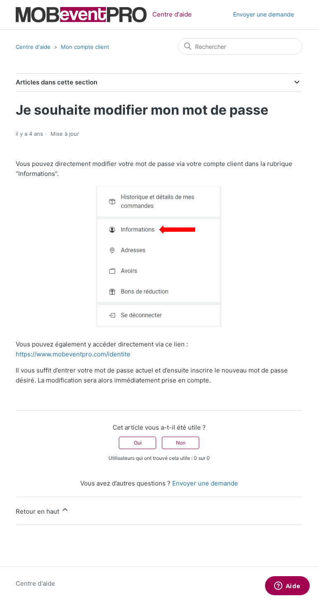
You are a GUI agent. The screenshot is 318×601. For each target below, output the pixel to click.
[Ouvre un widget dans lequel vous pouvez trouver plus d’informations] (287, 586)
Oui (138, 443)
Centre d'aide (33, 46)
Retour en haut (38, 511)
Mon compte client (85, 46)
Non (181, 443)
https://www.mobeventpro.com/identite (73, 354)
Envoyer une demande (263, 14)
